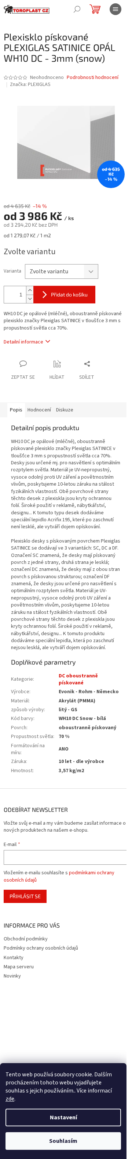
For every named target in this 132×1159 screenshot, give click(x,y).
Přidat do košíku (69, 294)
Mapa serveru (19, 967)
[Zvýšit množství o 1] (29, 290)
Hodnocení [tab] (39, 410)
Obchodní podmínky (26, 939)
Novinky (12, 976)
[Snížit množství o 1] (29, 299)
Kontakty (13, 957)
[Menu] (115, 9)
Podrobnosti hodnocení (92, 77)
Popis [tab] (16, 410)
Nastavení (63, 1117)
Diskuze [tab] (64, 410)
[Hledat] (77, 9)
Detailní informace (23, 342)
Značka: (30, 84)
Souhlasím (63, 1141)
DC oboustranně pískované (78, 679)
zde (10, 1099)
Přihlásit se (25, 896)
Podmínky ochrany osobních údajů (41, 948)
